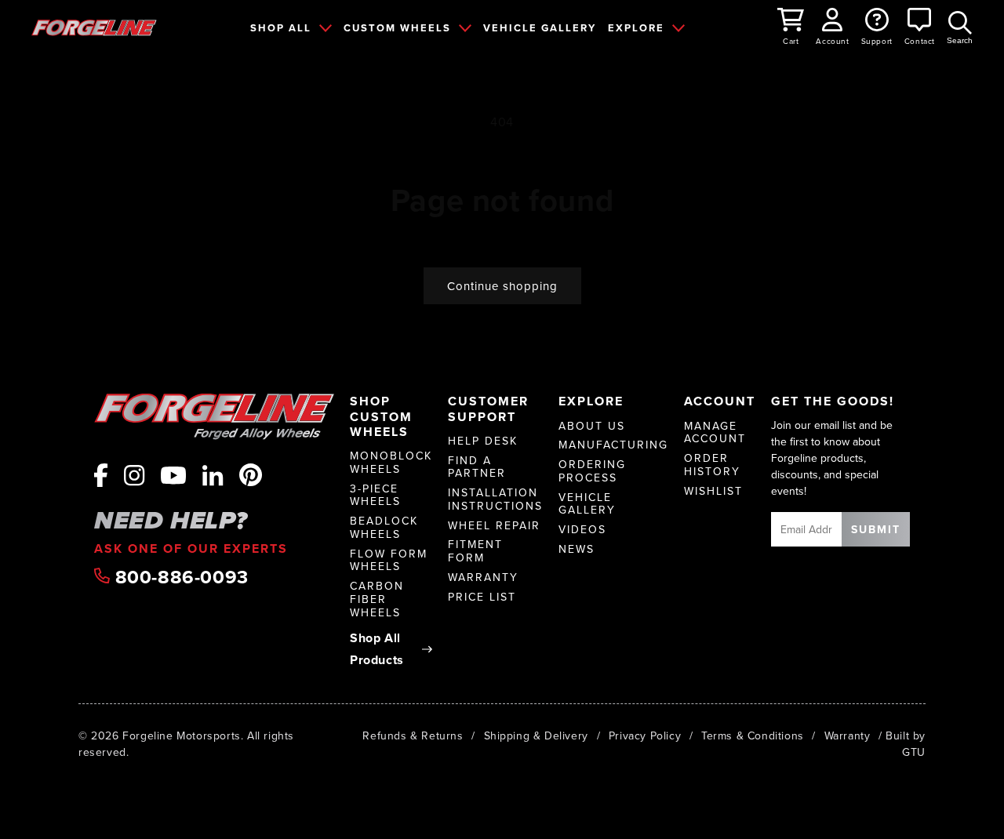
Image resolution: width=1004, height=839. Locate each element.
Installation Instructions (495, 499)
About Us (591, 426)
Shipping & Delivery (536, 735)
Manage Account (715, 433)
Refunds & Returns (412, 735)
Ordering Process (592, 471)
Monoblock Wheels (391, 462)
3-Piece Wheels (375, 495)
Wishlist (713, 491)
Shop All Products (377, 649)
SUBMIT (875, 529)
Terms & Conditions (752, 735)
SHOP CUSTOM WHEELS (381, 416)
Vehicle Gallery (587, 504)
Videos (582, 529)
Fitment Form (475, 551)
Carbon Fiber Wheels (377, 599)
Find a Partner (477, 467)
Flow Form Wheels (388, 560)
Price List (482, 597)
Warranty (483, 577)
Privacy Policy (645, 735)
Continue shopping (502, 286)
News (576, 549)
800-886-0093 (179, 577)
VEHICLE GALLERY (539, 27)
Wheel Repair (494, 525)
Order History (712, 465)
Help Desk (483, 441)
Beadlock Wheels (384, 527)
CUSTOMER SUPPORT (488, 408)
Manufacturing (613, 445)
